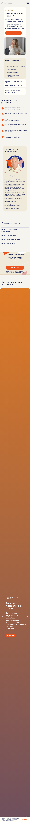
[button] (13, 33)
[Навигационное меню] (28, 3)
